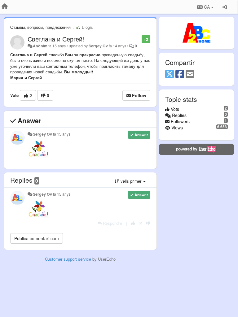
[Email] (190, 74)
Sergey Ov (98, 46)
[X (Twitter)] (169, 74)
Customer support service (68, 259)
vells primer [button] (131, 181)
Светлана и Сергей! (56, 38)
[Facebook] (179, 74)
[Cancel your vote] (140, 223)
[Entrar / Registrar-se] (224, 7)
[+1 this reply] (133, 223)
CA (207, 7)
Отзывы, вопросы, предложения (40, 27)
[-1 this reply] (148, 223)
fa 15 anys (61, 134)
